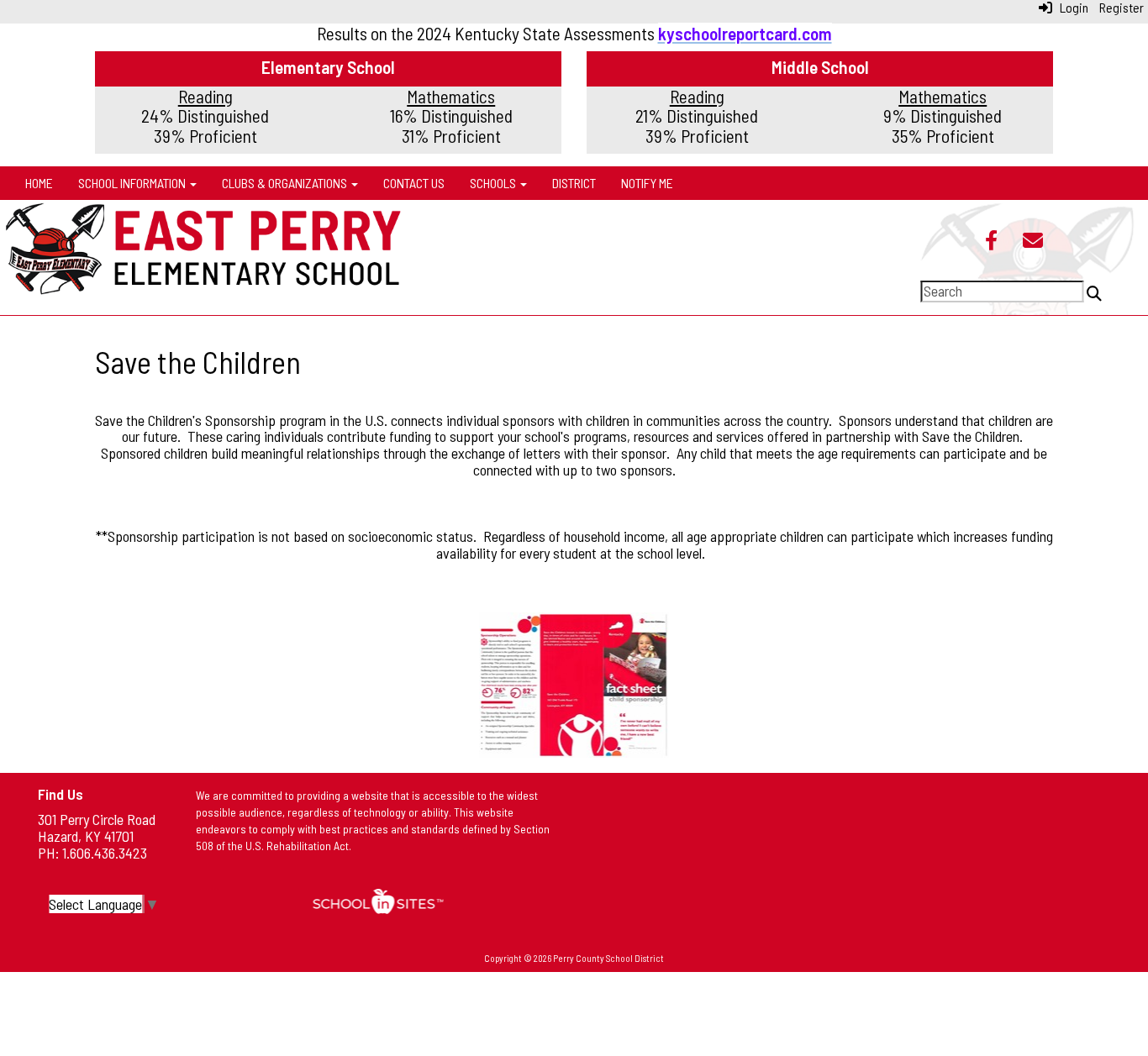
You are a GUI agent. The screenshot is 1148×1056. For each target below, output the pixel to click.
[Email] (1033, 242)
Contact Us (414, 183)
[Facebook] (991, 242)
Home (39, 183)
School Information (133, 183)
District (574, 183)
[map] (867, 858)
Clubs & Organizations (286, 183)
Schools (494, 183)
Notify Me (647, 183)
